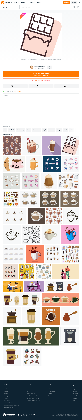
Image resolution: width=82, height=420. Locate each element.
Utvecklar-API (7, 400)
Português (74, 393)
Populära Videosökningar (33, 400)
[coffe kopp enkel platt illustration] (51, 316)
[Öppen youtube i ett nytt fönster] (34, 414)
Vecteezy (6, 391)
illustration (36, 130)
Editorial (31, 2)
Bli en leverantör (52, 396)
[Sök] (73, 7)
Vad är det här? (17, 91)
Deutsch (74, 396)
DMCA (28, 391)
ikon (28, 130)
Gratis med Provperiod (40, 74)
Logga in (73, 2)
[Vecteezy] (2, 2)
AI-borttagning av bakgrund (11, 405)
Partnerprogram (30, 393)
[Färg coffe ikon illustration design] (10, 271)
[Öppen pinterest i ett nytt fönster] (26, 414)
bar (5, 130)
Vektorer (7, 2)
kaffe (65, 130)
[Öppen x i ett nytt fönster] (31, 414)
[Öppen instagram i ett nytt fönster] (21, 414)
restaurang (20, 130)
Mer (38, 2)
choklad (11, 130)
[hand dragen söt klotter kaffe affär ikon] (68, 181)
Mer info (6, 95)
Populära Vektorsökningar (33, 396)
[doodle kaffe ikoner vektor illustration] (31, 234)
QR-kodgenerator (8, 407)
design (59, 130)
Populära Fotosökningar (32, 398)
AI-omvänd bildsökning (10, 402)
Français (74, 398)
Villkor (51, 415)
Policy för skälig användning (70, 415)
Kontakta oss (51, 391)
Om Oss (50, 393)
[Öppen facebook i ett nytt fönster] (18, 414)
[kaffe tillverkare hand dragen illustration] (26, 271)
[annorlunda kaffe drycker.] (52, 254)
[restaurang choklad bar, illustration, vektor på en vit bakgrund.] (70, 145)
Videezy (6, 393)
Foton (15, 2)
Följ (49, 68)
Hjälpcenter (51, 389)
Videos (23, 2)
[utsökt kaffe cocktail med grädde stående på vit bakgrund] (49, 181)
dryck (44, 130)
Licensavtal (29, 389)
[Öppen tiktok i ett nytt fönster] (29, 414)
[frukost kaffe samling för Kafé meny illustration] (32, 356)
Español (74, 391)
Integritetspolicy (58, 415)
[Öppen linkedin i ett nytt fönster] (24, 414)
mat (72, 130)
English (74, 389)
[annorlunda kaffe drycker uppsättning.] (14, 254)
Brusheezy (6, 389)
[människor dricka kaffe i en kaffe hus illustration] (65, 271)
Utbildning (6, 398)
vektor (51, 130)
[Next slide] (75, 130)
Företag (6, 396)
